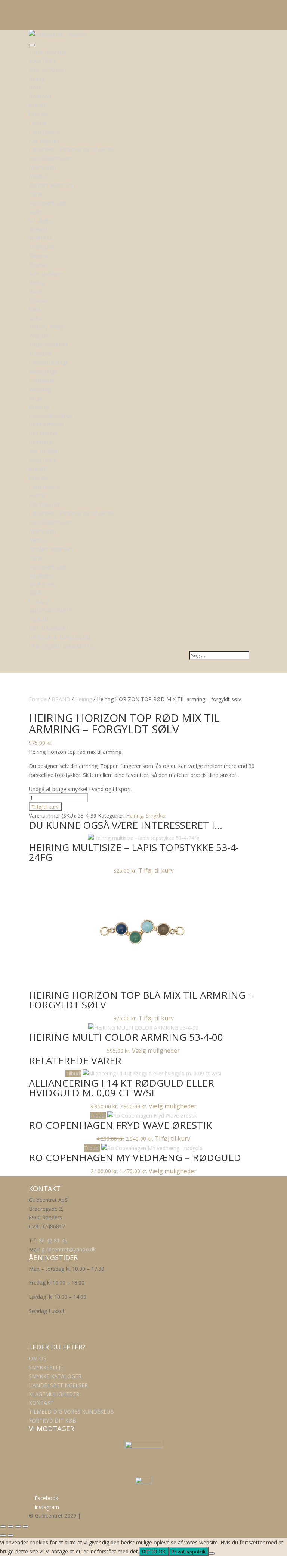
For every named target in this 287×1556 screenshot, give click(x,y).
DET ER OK (154, 1551)
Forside (38, 699)
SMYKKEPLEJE (46, 1367)
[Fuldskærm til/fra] (10, 1526)
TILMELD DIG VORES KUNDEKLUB (71, 1411)
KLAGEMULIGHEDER (54, 1394)
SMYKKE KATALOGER (55, 1376)
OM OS (37, 1358)
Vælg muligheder (156, 1050)
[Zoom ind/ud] (3, 1526)
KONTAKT (41, 1402)
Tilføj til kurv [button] (156, 870)
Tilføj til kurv (45, 806)
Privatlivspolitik (189, 1551)
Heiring (83, 699)
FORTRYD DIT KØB (52, 1420)
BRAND (61, 699)
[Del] (18, 1526)
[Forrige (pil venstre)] (3, 1535)
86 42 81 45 (53, 1240)
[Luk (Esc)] (25, 1526)
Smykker (156, 815)
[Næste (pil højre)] (10, 1535)
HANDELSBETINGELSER (58, 1385)
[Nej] (212, 1553)
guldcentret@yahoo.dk (68, 1249)
